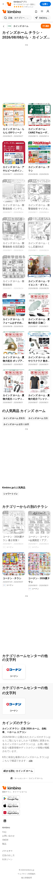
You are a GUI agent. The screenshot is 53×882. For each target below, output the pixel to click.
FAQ (4, 831)
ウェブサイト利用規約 (26, 874)
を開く (45, 4)
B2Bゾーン (7, 859)
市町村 (5, 839)
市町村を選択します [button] (44, 17)
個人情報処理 (26, 878)
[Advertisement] (26, 72)
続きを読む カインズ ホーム (18, 770)
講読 (47, 26)
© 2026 (26, 870)
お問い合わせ (8, 835)
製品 (4, 843)
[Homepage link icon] (11, 778)
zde (31, 760)
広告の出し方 (8, 855)
